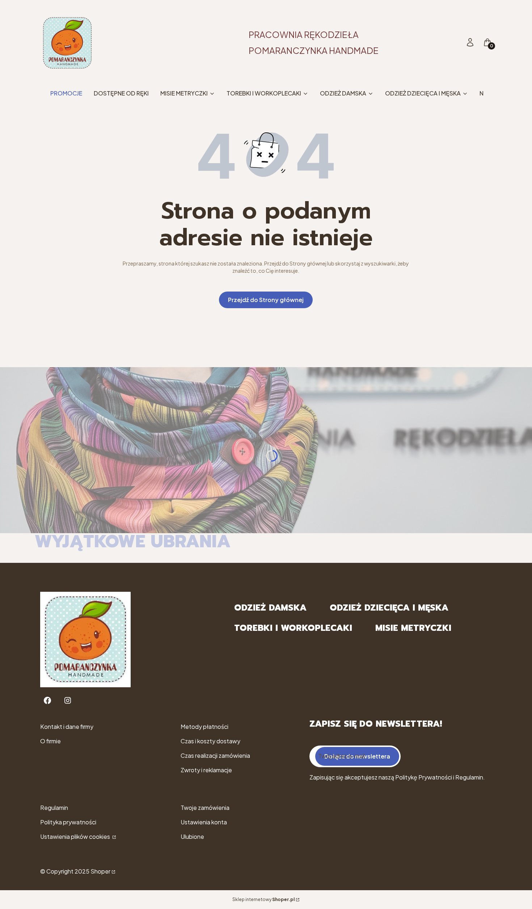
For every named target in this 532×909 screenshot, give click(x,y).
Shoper (100, 871)
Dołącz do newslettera (357, 756)
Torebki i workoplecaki (293, 628)
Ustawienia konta (204, 822)
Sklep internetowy (263, 899)
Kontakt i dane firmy (66, 726)
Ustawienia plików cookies (75, 836)
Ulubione (192, 836)
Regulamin (54, 807)
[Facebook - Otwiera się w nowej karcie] (47, 700)
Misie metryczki (413, 628)
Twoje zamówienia (205, 807)
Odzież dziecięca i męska (389, 607)
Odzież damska (270, 607)
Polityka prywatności (68, 822)
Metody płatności (204, 726)
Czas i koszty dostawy (210, 741)
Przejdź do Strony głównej (266, 299)
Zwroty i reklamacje (206, 770)
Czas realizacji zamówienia (215, 755)
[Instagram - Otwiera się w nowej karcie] (67, 700)
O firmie (50, 741)
